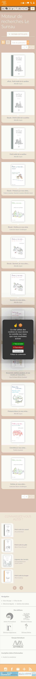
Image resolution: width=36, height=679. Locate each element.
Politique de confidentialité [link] (18, 354)
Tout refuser (19, 347)
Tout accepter (18, 344)
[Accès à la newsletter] (19, 8)
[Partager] (23, 8)
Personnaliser (18, 351)
